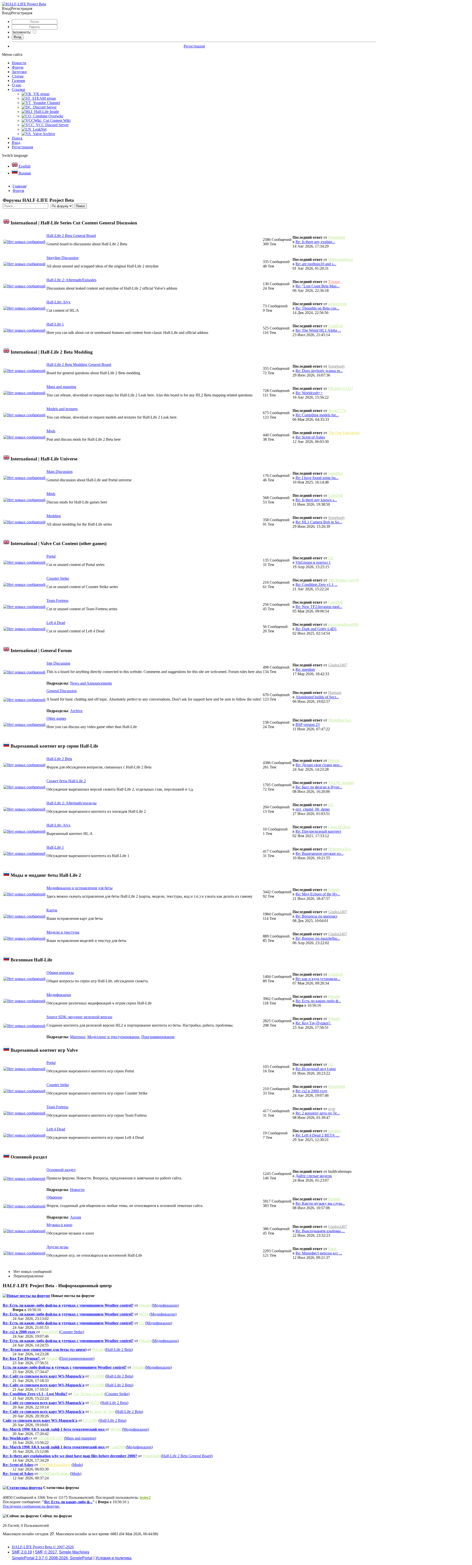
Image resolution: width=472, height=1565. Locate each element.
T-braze (334, 282)
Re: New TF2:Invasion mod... (318, 607)
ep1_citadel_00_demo (312, 809)
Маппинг (77, 1037)
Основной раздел (60, 1170)
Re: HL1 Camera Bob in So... (318, 522)
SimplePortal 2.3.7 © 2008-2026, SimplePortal (52, 1558)
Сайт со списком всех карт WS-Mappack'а (40, 1420)
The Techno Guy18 (343, 580)
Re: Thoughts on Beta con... (317, 308)
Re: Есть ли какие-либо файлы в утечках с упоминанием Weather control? (68, 1305)
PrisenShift (336, 237)
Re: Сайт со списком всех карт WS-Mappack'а (43, 1376)
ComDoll (335, 326)
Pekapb (334, 760)
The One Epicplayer (344, 433)
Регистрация (194, 46)
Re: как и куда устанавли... (317, 979)
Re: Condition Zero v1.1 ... (316, 584)
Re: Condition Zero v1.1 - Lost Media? (35, 1394)
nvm (331, 1109)
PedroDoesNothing (54, 1473)
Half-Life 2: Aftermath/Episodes (71, 280)
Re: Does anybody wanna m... (319, 371)
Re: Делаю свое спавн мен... (318, 765)
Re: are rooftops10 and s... (315, 264)
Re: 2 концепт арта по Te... (317, 1113)
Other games (56, 718)
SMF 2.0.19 (22, 1552)
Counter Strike (57, 578)
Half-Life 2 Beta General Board (71, 236)
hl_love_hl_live (102, 1411)
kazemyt (334, 1131)
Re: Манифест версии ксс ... (318, 1253)
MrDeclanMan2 (340, 259)
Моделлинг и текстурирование (113, 1037)
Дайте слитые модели (313, 1176)
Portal (51, 556)
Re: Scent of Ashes (310, 437)
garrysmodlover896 (343, 624)
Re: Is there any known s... (316, 500)
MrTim (115, 1429)
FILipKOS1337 (340, 388)
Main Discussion (59, 472)
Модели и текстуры (62, 932)
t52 (330, 558)
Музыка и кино (59, 1225)
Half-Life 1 (55, 324)
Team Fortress (57, 600)
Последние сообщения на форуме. (31, 1506)
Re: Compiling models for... (317, 415)
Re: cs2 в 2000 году (311, 1091)
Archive (76, 711)
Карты (51, 910)
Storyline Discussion (62, 258)
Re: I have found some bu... (317, 478)
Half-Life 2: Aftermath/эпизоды (71, 803)
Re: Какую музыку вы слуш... (320, 1203)
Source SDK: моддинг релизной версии (79, 1017)
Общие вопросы (60, 972)
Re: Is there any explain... (315, 242)
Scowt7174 (337, 410)
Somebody (336, 366)
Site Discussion (58, 663)
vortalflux (335, 473)
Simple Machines (74, 1552)
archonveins (337, 304)
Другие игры (57, 1247)
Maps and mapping (61, 387)
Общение (54, 1197)
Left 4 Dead (55, 623)
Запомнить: (21, 32)
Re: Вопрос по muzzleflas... (317, 938)
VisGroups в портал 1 (313, 562)
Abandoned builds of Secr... (317, 697)
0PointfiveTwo (339, 720)
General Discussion (61, 691)
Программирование (158, 1037)
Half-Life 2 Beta (59, 759)
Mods (50, 431)
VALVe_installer (341, 783)
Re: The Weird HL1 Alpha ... (318, 330)
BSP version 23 (307, 724)
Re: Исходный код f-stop (315, 1069)
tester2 (145, 1497)
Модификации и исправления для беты (79, 888)
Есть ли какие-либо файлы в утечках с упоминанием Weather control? (65, 1367)
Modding (53, 516)
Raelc (332, 1249)
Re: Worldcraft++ (309, 393)
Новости (77, 1190)
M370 (143, 1314)
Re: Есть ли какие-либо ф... (318, 1001)
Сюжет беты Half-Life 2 (66, 781)
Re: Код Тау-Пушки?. (313, 1023)
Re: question (305, 669)
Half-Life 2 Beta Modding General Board (78, 364)
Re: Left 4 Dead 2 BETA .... (317, 1135)
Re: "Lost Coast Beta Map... (317, 286)
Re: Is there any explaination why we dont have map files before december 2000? (70, 1456)
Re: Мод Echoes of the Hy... (317, 894)
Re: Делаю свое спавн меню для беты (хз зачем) (45, 1349)
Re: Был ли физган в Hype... (318, 787)
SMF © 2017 (46, 1552)
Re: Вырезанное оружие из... (319, 853)
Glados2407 (337, 665)
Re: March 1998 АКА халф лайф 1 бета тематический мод (54, 1429)
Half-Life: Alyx (58, 302)
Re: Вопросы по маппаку (316, 916)
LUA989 (97, 1376)
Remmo (334, 1199)
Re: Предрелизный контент (318, 831)
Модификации (58, 995)
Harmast (334, 692)
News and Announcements (91, 683)
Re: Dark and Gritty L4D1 (316, 629)
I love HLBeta (339, 827)
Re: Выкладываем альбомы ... (320, 1231)
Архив (75, 1217)
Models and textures (62, 409)
